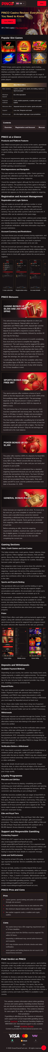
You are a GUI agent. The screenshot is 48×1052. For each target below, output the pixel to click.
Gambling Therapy (26, 1026)
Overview (8, 127)
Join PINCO (8, 21)
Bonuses (42, 127)
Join (41, 3)
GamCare (13, 1021)
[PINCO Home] (8, 3)
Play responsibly (21, 28)
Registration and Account (25, 127)
